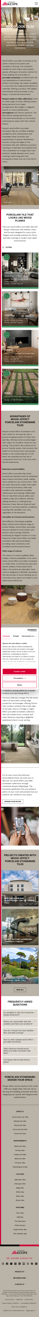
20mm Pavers (20, 1225)
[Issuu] (32, 1264)
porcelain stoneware (11, 77)
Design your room (12, 801)
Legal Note (19, 1299)
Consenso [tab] (6, 636)
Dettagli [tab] (16, 636)
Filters (9, 247)
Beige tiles (20, 1188)
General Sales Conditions (10, 1303)
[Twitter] (11, 1264)
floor (29, 437)
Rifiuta (19, 685)
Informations (19, 1278)
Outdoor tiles (20, 1163)
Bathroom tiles (20, 1146)
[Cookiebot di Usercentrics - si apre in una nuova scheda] (28, 630)
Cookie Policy (29, 1299)
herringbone (7, 112)
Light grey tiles (20, 1180)
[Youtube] (24, 1264)
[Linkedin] (20, 1264)
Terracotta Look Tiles (20, 1117)
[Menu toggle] (36, 3)
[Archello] (28, 1264)
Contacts (19, 1284)
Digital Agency (30, 1310)
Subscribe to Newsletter (21, 1258)
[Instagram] (3, 1264)
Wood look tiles (20, 1125)
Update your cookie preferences (13, 1310)
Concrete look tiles (20, 1129)
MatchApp (23, 786)
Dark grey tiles (20, 1184)
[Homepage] (10, 3)
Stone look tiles (20, 1133)
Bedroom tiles (20, 1159)
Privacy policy (9, 1299)
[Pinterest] (15, 1264)
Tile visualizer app (20, 1234)
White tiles (20, 1192)
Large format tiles (20, 1229)
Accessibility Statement (28, 1303)
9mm (5, 524)
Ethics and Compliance (19, 1307)
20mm (11, 524)
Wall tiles (20, 1217)
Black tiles (20, 1196)
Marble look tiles (20, 1121)
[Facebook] (7, 1264)
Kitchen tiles (20, 1150)
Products (19, 1272)
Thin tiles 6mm (20, 1221)
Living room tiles (20, 1154)
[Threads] (36, 1264)
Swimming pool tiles (20, 1167)
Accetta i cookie (19, 671)
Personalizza (18, 678)
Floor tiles (20, 1213)
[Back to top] (36, 1314)
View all (20, 990)
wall (3, 440)
